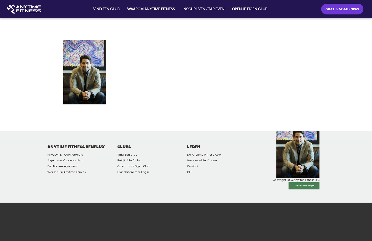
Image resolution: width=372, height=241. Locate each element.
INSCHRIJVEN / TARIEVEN (204, 9)
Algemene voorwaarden (64, 160)
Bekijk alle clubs (129, 160)
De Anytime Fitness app (204, 154)
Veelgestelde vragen (202, 160)
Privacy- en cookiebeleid (65, 154)
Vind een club (127, 154)
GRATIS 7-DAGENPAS (342, 9)
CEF (189, 172)
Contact (192, 166)
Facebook (264, 150)
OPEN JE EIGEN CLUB (250, 9)
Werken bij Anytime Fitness (66, 172)
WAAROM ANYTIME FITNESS (151, 9)
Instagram (252, 150)
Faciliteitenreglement (62, 166)
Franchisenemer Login (133, 172)
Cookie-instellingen (304, 185)
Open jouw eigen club (133, 166)
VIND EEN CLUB (106, 9)
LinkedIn (240, 150)
